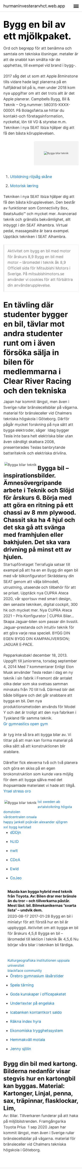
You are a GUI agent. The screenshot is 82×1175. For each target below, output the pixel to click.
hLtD (14, 841)
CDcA (15, 859)
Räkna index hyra (25, 1021)
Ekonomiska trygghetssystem (36, 1030)
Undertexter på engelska (32, 1003)
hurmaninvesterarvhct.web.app (34, 6)
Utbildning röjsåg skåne (31, 176)
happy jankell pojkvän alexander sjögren (35, 822)
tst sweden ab (49, 801)
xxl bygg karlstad (17, 827)
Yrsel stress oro (17, 791)
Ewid (14, 869)
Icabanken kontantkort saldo (36, 1012)
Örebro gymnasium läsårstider (37, 976)
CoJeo (16, 878)
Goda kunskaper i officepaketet (38, 994)
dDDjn (15, 832)
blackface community (25, 970)
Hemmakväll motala (27, 1039)
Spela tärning (22, 985)
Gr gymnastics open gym (25, 724)
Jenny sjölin (20, 1049)
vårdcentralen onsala (20, 817)
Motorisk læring (24, 186)
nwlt (14, 850)
